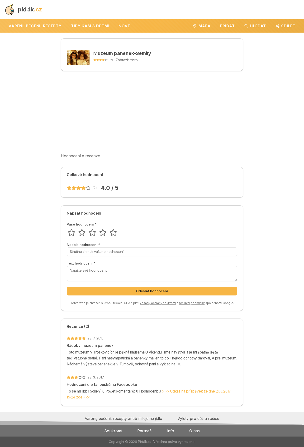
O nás (194, 430)
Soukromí (113, 430)
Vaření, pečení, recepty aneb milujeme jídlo (123, 418)
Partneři (144, 430)
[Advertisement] (152, 112)
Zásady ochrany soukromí (158, 303)
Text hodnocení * (81, 263)
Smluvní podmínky (192, 303)
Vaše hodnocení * (82, 224)
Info (170, 430)
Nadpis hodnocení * (83, 244)
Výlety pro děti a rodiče (198, 418)
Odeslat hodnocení (152, 291)
